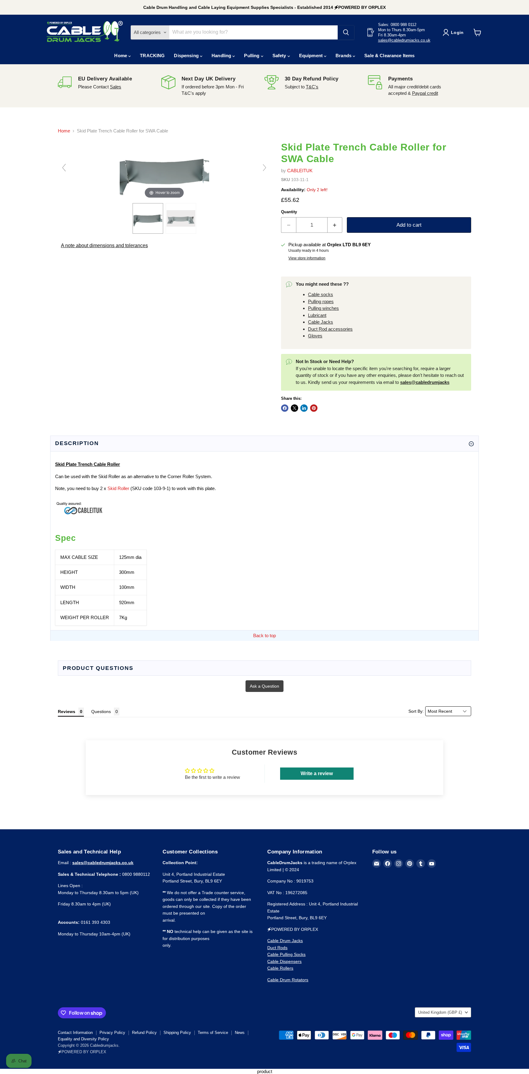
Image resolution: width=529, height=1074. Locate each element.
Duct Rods (277, 947)
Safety (279, 55)
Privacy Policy (112, 1032)
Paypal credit (425, 93)
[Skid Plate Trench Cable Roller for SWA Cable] (181, 218)
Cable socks (320, 294)
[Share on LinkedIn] (304, 408)
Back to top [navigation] (264, 635)
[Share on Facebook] (284, 408)
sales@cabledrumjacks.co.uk (404, 40)
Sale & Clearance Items (389, 55)
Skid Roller (118, 488)
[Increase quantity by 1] (335, 225)
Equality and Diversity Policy (83, 1039)
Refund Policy (144, 1032)
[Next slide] (264, 168)
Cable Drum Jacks (285, 940)
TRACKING (152, 55)
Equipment (311, 55)
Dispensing (187, 55)
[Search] (346, 32)
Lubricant (317, 315)
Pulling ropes (321, 301)
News (240, 1032)
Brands (344, 55)
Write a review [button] (317, 773)
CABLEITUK (300, 170)
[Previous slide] (64, 168)
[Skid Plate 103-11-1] (148, 218)
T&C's (312, 86)
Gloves (315, 335)
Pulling (252, 55)
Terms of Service (213, 1032)
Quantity (289, 212)
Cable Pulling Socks (286, 954)
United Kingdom (440, 1012)
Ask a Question (264, 686)
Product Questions (98, 668)
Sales (115, 86)
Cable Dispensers (284, 961)
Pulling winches (323, 308)
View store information (306, 258)
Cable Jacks (320, 322)
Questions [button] (101, 711)
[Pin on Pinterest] (313, 408)
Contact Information (75, 1032)
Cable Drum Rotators (287, 979)
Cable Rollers (280, 968)
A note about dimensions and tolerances (104, 245)
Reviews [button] (66, 711)
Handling (222, 55)
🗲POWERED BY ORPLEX (82, 1052)
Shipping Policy (177, 1032)
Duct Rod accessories (330, 329)
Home (121, 55)
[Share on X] (294, 408)
